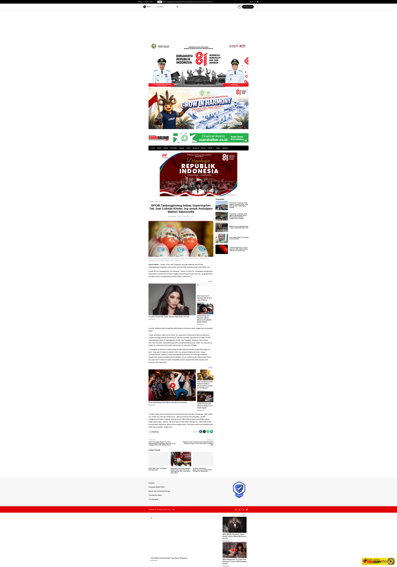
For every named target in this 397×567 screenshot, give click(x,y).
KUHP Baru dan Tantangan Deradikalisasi (157, 469)
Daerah (181, 148)
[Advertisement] (198, 25)
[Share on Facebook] (200, 431)
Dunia (189, 148)
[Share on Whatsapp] (207, 431)
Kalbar (166, 148)
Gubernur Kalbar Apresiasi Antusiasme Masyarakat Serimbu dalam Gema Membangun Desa (189, 2)
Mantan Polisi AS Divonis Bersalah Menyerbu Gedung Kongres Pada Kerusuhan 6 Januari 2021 (198, 443)
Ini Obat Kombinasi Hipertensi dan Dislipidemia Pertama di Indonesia (202, 469)
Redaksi (151, 483)
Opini (218, 148)
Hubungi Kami (248, 6)
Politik (210, 148)
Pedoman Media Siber (156, 487)
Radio (159, 148)
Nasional (196, 148)
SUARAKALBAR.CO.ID (164, 509)
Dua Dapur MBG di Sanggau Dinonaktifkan (239, 238)
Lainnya (224, 148)
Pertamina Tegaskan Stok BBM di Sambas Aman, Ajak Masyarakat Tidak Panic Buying (239, 205)
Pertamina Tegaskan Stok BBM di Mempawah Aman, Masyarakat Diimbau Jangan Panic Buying (238, 216)
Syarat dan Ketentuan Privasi (159, 491)
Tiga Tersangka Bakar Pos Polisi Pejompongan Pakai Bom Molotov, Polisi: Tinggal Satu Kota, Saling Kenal (162, 443)
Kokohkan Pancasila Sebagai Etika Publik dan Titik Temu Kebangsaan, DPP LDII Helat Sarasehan (180, 470)
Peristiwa (173, 148)
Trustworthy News (155, 495)
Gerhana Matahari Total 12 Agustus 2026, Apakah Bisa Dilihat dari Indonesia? (239, 249)
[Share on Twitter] (204, 431)
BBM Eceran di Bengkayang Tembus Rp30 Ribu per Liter (239, 227)
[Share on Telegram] (211, 431)
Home (153, 148)
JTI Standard (153, 499)
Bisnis (203, 148)
